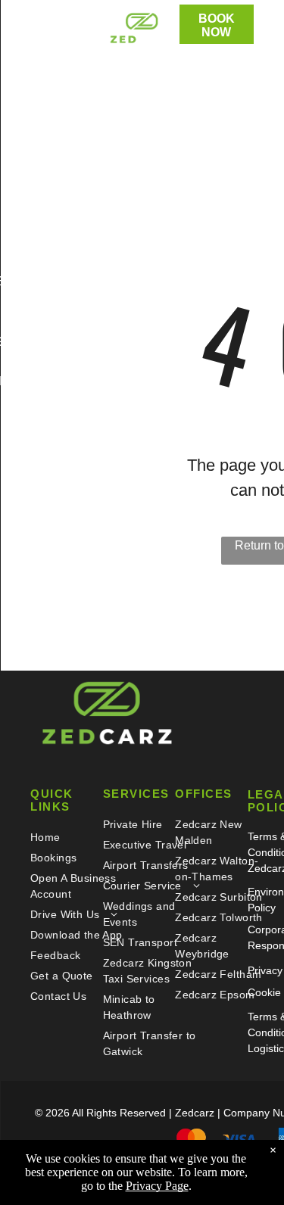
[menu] (23, 29)
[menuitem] (79, 837)
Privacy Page (157, 1185)
